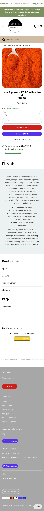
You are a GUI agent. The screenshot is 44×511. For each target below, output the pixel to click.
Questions (6, 306)
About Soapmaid (9, 417)
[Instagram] (3, 435)
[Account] (35, 26)
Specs (5, 268)
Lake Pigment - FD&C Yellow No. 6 (19, 45)
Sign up (10, 386)
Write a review (22, 338)
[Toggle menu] (3, 27)
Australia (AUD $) (10, 491)
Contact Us (6, 401)
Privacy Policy (7, 409)
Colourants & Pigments (13, 108)
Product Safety (9, 282)
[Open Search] (3, 39)
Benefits (6, 275)
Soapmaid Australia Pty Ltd (22, 505)
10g (5, 114)
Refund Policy (7, 405)
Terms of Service (9, 422)
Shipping (6, 290)
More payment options (22, 139)
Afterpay (5, 413)
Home (4, 45)
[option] (22, 68)
